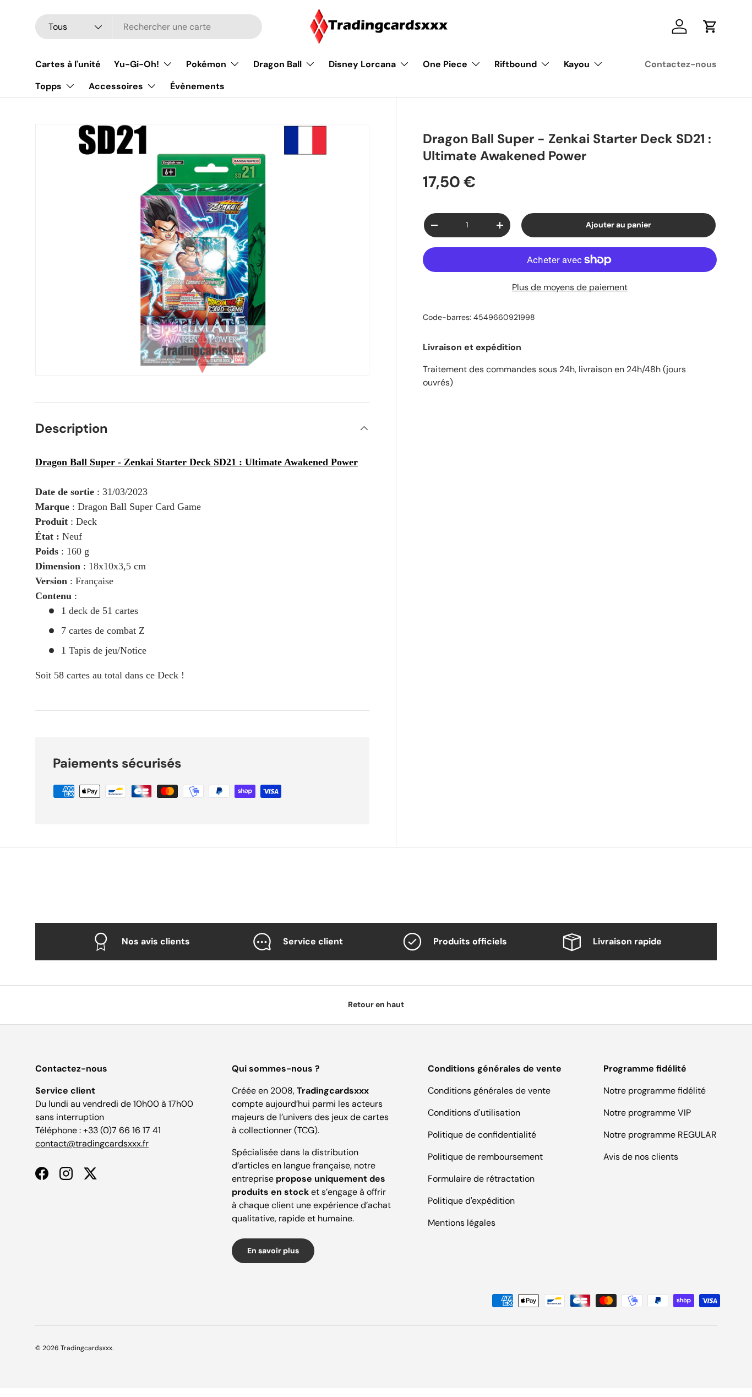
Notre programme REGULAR (660, 1134)
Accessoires (116, 86)
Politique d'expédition (471, 1200)
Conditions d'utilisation (474, 1112)
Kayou (577, 64)
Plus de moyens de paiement (570, 287)
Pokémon (206, 64)
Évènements (197, 86)
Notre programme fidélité (654, 1090)
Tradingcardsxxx (86, 1348)
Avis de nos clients (640, 1156)
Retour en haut (376, 1004)
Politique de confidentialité (482, 1134)
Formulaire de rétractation (481, 1178)
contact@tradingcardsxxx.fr (92, 1143)
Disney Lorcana (362, 64)
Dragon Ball (277, 64)
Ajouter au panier (618, 225)
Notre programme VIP (647, 1112)
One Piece (445, 64)
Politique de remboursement (485, 1156)
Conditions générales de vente (489, 1090)
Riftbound (515, 64)
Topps (48, 86)
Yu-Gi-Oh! (136, 64)
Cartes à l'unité (68, 64)
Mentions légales (461, 1223)
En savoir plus (273, 1250)
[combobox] (148, 26)
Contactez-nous (681, 64)
